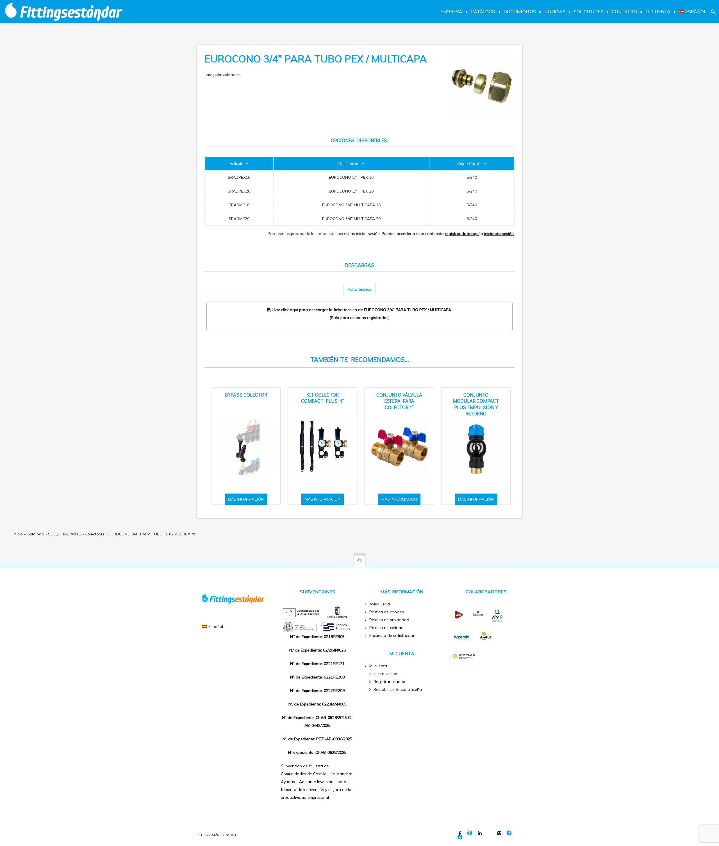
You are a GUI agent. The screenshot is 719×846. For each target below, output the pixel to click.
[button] (713, 11)
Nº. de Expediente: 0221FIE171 (317, 663)
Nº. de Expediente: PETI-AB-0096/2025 (317, 738)
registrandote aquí (462, 233)
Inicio (18, 534)
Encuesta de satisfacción (392, 635)
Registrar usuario (389, 681)
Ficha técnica (360, 289)
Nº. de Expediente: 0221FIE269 (317, 677)
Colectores (232, 75)
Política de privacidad (389, 619)
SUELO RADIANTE (64, 534)
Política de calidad (386, 627)
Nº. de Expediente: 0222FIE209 (317, 690)
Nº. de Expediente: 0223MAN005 (317, 704)
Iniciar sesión (385, 673)
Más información (246, 499)
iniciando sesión (499, 233)
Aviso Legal (380, 604)
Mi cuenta (378, 665)
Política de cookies (386, 611)
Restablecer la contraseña (398, 689)
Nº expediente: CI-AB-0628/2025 (317, 752)
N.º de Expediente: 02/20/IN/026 (317, 650)
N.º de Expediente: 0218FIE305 (317, 636)
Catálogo (35, 534)
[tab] (359, 289)
